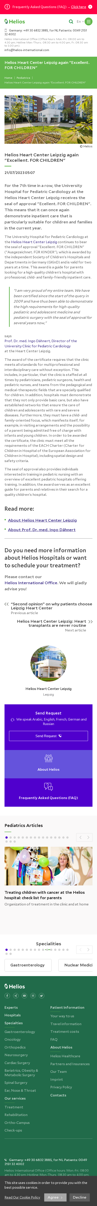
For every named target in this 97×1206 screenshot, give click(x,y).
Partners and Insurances (70, 1064)
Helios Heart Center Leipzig (34, 242)
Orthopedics (15, 1047)
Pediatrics (23, 77)
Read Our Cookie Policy (22, 1197)
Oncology (13, 1040)
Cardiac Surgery (17, 1063)
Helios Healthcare (65, 1056)
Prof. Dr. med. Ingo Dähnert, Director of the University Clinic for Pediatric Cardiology (41, 343)
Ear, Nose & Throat (20, 1091)
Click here (78, 7)
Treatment (14, 1107)
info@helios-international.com (27, 50)
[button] (7, 837)
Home (8, 77)
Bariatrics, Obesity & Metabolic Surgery (21, 1073)
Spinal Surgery (16, 1083)
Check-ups (13, 1130)
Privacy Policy (61, 1087)
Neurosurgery (16, 1055)
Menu (88, 21)
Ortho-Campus (17, 1123)
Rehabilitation (16, 1115)
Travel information (65, 1024)
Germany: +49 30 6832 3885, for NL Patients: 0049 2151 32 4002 (46, 32)
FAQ (54, 1040)
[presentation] (80, 837)
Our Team (58, 1072)
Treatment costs (64, 1032)
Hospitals (13, 1015)
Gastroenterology (20, 1032)
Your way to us (62, 1016)
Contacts (58, 1095)
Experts (11, 1007)
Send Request (45, 736)
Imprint (56, 1080)
